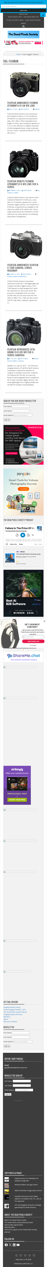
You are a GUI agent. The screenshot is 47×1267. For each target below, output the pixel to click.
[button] (32, 625)
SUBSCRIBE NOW (33, 641)
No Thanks (33, 645)
